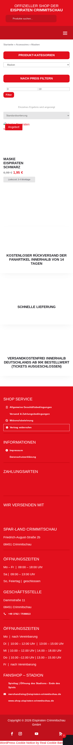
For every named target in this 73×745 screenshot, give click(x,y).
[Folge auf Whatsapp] (44, 733)
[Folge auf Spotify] (52, 733)
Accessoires (22, 44)
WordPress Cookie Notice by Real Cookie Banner (33, 742)
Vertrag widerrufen (21, 427)
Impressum (16, 450)
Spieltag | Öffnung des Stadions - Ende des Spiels (34, 685)
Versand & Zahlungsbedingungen (30, 414)
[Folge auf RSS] (61, 733)
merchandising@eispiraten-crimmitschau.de (34, 694)
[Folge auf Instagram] (20, 733)
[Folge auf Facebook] (12, 733)
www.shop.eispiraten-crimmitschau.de (31, 700)
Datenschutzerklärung (23, 457)
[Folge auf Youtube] (36, 733)
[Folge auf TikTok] (28, 733)
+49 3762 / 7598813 (19, 613)
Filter (9, 94)
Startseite (8, 44)
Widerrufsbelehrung (21, 420)
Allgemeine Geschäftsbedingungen (31, 407)
